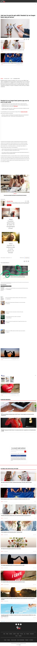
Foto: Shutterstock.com (4, 37)
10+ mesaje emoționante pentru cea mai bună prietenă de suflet (12, 565)
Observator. (16, 106)
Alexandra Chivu (17, 78)
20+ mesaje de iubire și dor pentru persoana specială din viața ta (10, 393)
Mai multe (9, 205)
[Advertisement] (7, 294)
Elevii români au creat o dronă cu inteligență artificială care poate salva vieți (15, 498)
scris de (19, 51)
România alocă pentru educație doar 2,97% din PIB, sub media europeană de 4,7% (16, 515)
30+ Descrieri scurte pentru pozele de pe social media (11, 548)
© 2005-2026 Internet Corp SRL (15, 643)
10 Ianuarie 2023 (6, 78)
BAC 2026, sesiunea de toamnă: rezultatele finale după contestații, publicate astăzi (16, 482)
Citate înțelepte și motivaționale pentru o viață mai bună (11, 532)
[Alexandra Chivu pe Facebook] (26, 201)
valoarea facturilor (24, 111)
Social (2, 51)
